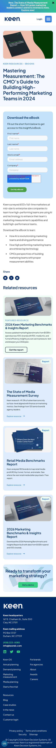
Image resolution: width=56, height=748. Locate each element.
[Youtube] (18, 651)
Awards (33, 674)
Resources (8, 695)
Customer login (10, 719)
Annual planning (11, 664)
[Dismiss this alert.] (53, 3)
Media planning (10, 681)
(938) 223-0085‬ (11, 642)
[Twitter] (11, 651)
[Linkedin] (5, 651)
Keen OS (7, 659)
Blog (5, 700)
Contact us (8, 714)
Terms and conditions (36, 730)
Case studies (9, 704)
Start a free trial (10, 686)
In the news (8, 709)
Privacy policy (16, 730)
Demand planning (12, 669)
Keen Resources (13, 64)
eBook (29, 64)
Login (39, 19)
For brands (35, 659)
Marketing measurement (10, 675)
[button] (48, 19)
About (33, 669)
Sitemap (33, 734)
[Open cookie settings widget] (4, 743)
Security (22, 734)
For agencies (36, 664)
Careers (34, 679)
